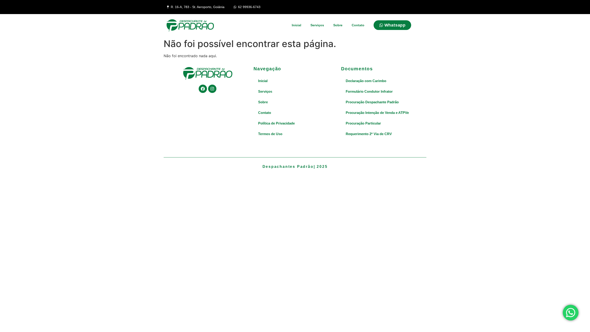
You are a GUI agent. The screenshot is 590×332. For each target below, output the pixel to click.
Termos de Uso (270, 134)
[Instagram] (212, 89)
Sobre (337, 25)
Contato (358, 25)
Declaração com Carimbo (366, 81)
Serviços (317, 25)
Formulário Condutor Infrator (369, 91)
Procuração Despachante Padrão (372, 102)
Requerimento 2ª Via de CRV (369, 134)
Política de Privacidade (276, 123)
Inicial (296, 25)
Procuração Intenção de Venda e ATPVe (377, 113)
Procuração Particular (363, 123)
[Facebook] (203, 89)
